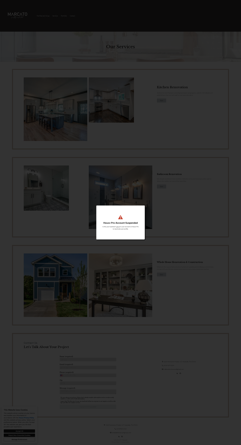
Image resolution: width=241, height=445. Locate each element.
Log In (118, 226)
